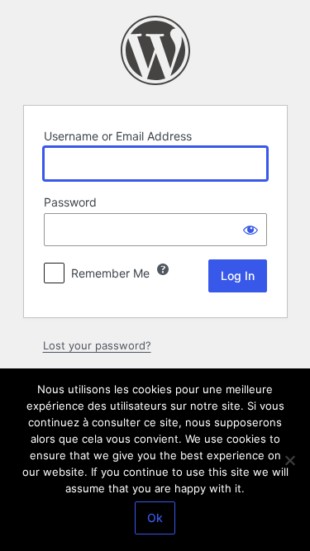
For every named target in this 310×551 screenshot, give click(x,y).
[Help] (163, 269)
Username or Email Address (118, 136)
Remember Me (110, 273)
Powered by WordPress (155, 50)
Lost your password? (97, 345)
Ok (155, 518)
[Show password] (250, 229)
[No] (289, 460)
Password (70, 202)
